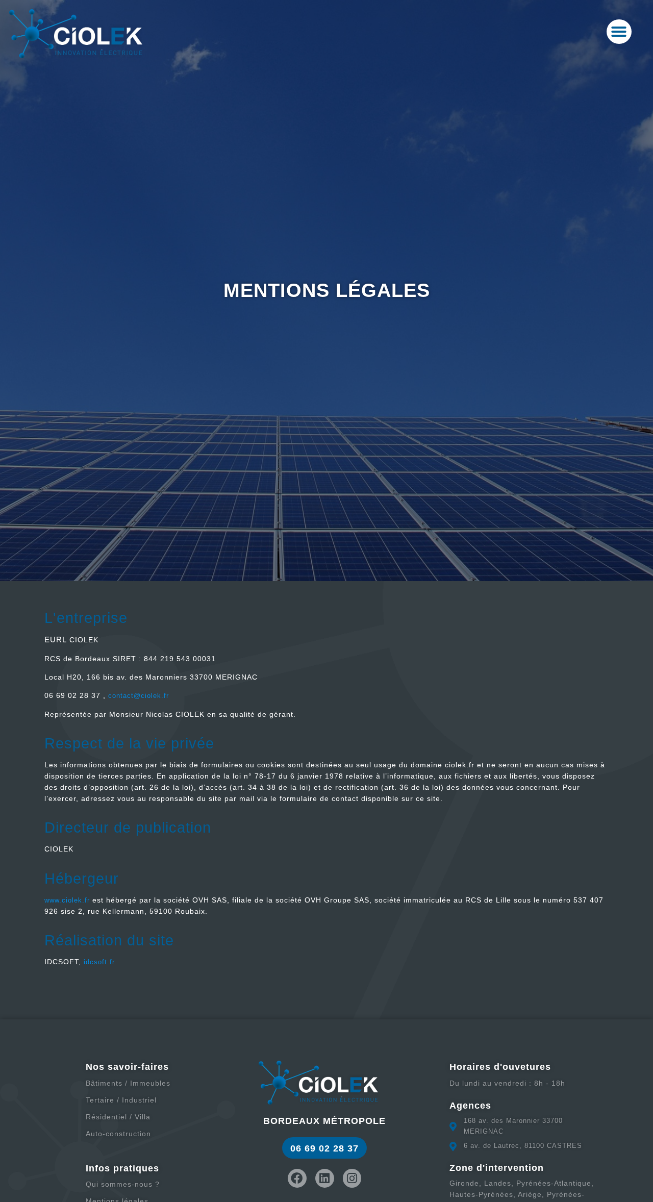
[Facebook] (297, 1178)
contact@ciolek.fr (138, 695)
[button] (619, 31)
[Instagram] (352, 1178)
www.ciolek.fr (67, 900)
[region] (520, 1116)
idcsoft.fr (99, 962)
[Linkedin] (324, 1178)
